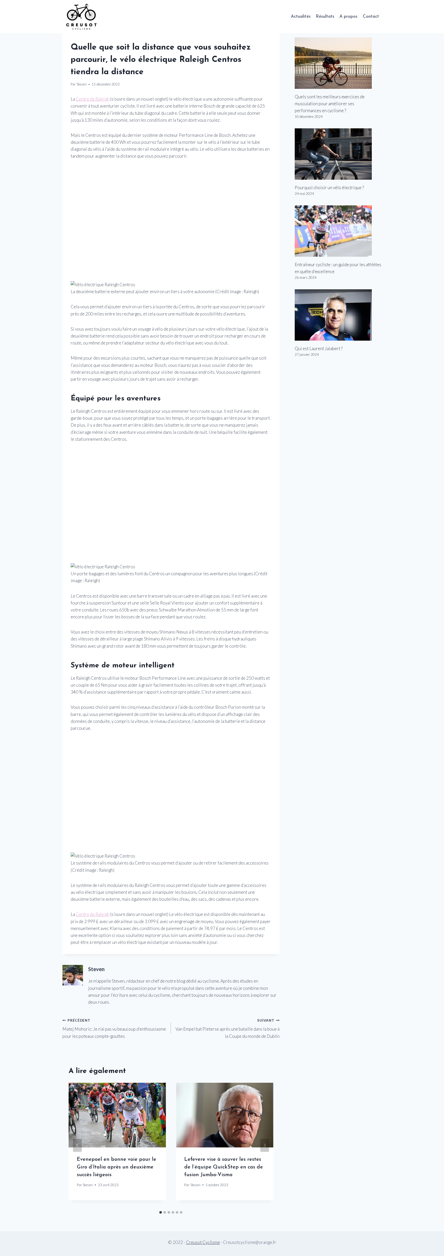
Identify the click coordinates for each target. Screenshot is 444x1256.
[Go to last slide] (77, 1145)
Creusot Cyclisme (203, 1242)
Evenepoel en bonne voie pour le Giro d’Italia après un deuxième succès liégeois (116, 1167)
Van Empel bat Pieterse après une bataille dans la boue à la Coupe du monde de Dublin (227, 1028)
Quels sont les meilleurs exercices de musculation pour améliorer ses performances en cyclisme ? (330, 103)
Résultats (325, 16)
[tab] (160, 1212)
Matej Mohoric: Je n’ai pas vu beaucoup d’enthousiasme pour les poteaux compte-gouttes (114, 1028)
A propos (348, 16)
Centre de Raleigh (92, 99)
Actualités (301, 16)
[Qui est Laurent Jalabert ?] (338, 315)
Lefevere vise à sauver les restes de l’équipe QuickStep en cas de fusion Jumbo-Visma (223, 1167)
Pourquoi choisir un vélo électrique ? (329, 187)
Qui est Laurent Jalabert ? (319, 348)
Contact (371, 16)
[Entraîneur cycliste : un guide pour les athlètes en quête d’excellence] (338, 231)
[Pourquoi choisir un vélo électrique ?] (338, 154)
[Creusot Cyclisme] (81, 16)
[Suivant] (264, 1145)
